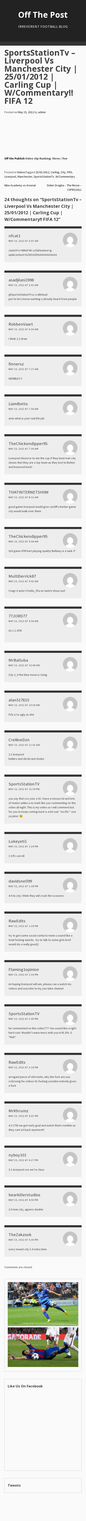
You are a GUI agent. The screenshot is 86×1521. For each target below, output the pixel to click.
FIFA (69, 172)
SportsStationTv (44, 176)
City (63, 172)
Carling (55, 172)
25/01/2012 (42, 172)
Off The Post (43, 14)
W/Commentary (65, 176)
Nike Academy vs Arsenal (20, 185)
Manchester (25, 176)
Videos (21, 172)
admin (42, 112)
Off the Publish (14, 158)
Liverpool (10, 176)
